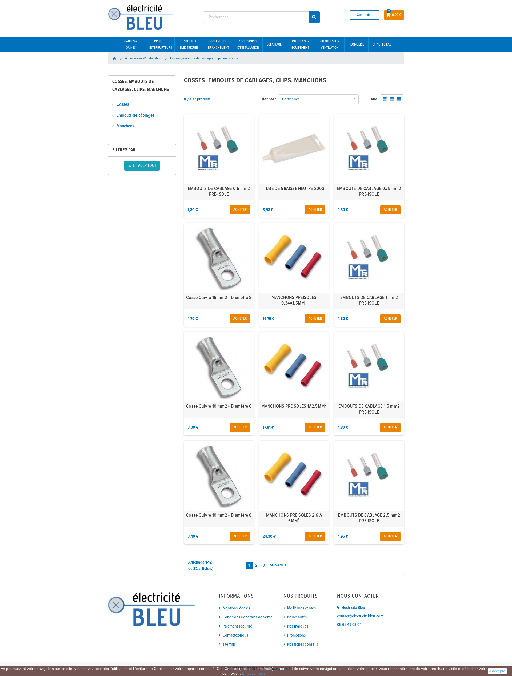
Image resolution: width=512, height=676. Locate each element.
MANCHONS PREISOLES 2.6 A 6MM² (294, 518)
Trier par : (268, 99)
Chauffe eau (382, 44)
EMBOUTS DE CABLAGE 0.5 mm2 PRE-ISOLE (219, 192)
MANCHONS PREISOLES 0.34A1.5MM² (293, 301)
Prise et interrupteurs (160, 44)
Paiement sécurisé (237, 626)
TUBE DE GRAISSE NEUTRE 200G (294, 189)
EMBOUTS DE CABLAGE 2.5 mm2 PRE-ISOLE (369, 518)
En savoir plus (254, 673)
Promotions (296, 635)
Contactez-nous (235, 635)
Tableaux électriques (189, 44)
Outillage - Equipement (300, 44)
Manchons (125, 126)
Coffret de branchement (218, 44)
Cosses (123, 105)
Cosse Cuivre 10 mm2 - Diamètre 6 (219, 406)
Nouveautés (297, 617)
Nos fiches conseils (302, 644)
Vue (374, 99)
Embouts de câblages (135, 115)
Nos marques (297, 626)
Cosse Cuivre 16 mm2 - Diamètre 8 (219, 298)
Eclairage (274, 44)
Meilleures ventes (301, 608)
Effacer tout (142, 165)
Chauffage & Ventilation (329, 44)
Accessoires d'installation (248, 44)
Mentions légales (236, 608)
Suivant (278, 565)
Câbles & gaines (130, 44)
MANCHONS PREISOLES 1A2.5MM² (294, 406)
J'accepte (497, 671)
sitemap (229, 644)
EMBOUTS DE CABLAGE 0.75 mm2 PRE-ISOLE (369, 192)
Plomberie (356, 44)
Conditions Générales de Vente (248, 617)
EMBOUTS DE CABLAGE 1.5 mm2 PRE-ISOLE (369, 409)
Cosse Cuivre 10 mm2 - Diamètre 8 (219, 515)
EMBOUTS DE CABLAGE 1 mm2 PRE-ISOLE (369, 301)
